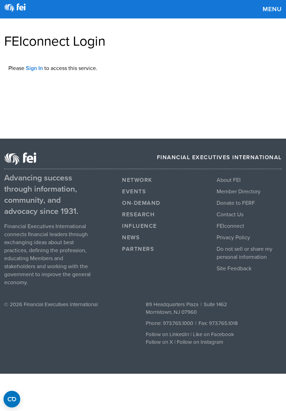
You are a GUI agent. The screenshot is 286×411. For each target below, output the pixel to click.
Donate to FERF (236, 203)
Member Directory (239, 191)
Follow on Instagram (200, 342)
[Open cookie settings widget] (11, 399)
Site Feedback (234, 268)
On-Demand (141, 203)
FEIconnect (230, 226)
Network (137, 180)
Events (134, 191)
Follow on (158, 342)
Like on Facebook (213, 334)
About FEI (229, 180)
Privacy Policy (233, 237)
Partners (138, 249)
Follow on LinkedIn (167, 334)
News (131, 237)
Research (138, 214)
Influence (139, 226)
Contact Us (230, 214)
